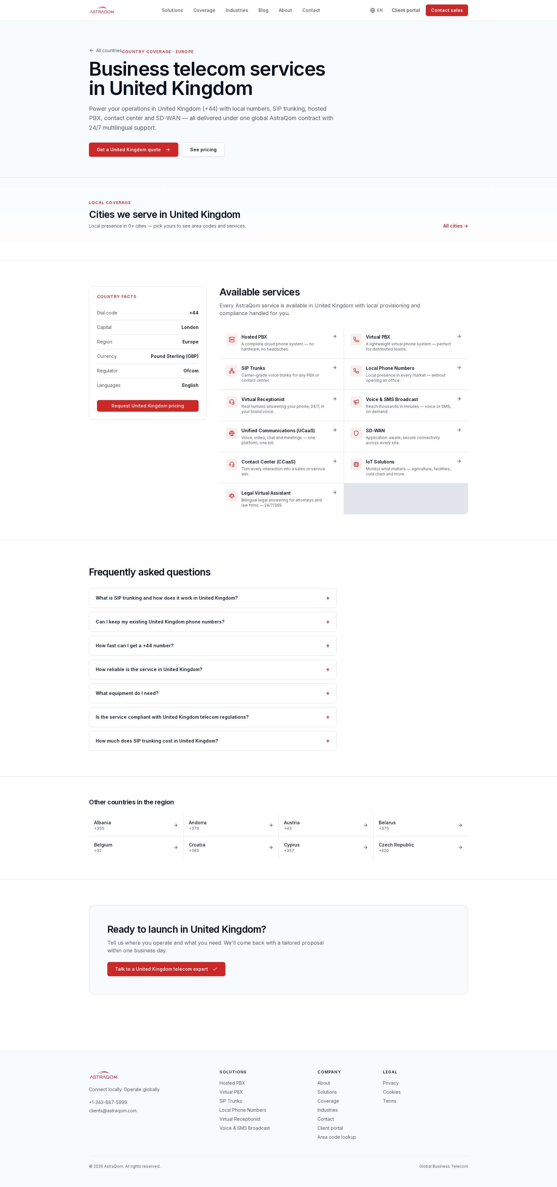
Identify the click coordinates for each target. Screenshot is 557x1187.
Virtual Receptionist (240, 1119)
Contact (311, 10)
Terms (389, 1101)
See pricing (203, 149)
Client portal (406, 10)
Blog (264, 10)
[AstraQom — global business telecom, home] (102, 10)
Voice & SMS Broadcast (245, 1128)
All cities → (455, 226)
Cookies (392, 1092)
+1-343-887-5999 (108, 1102)
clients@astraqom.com (113, 1110)
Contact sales (447, 10)
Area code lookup (337, 1137)
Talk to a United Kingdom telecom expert (161, 969)
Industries (237, 10)
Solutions (172, 10)
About (285, 10)
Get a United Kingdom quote (129, 149)
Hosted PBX (232, 1083)
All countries (109, 50)
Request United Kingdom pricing (148, 405)
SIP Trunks (231, 1101)
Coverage (204, 10)
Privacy (391, 1083)
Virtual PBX (231, 1092)
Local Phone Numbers (243, 1110)
